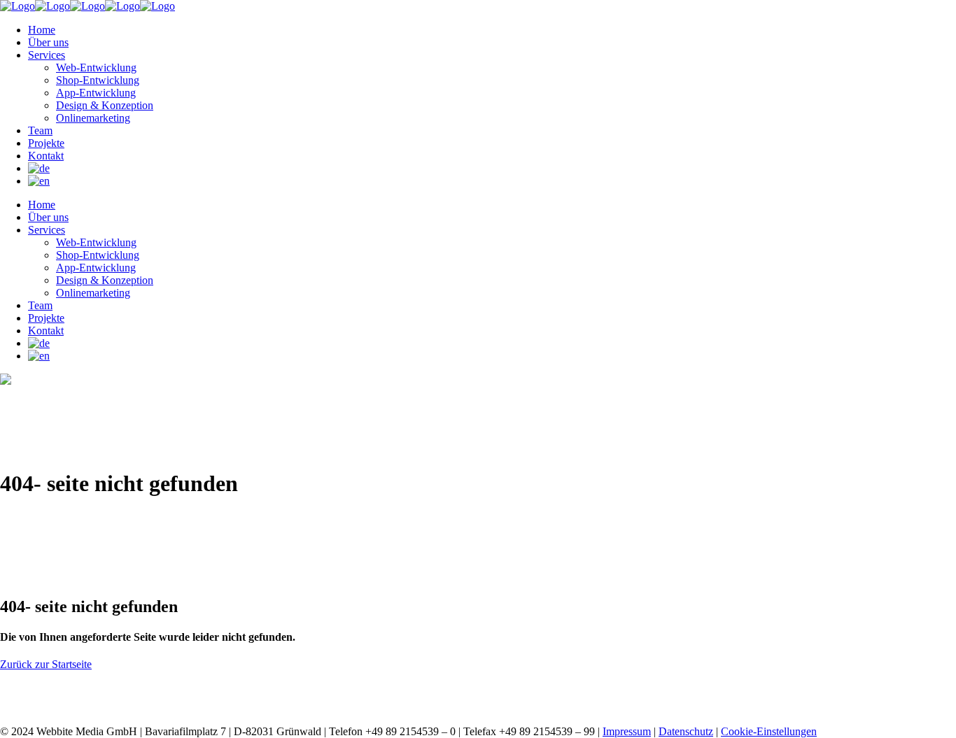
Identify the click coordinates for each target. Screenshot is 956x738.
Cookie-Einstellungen (769, 731)
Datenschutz (686, 731)
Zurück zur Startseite (46, 664)
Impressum (627, 731)
